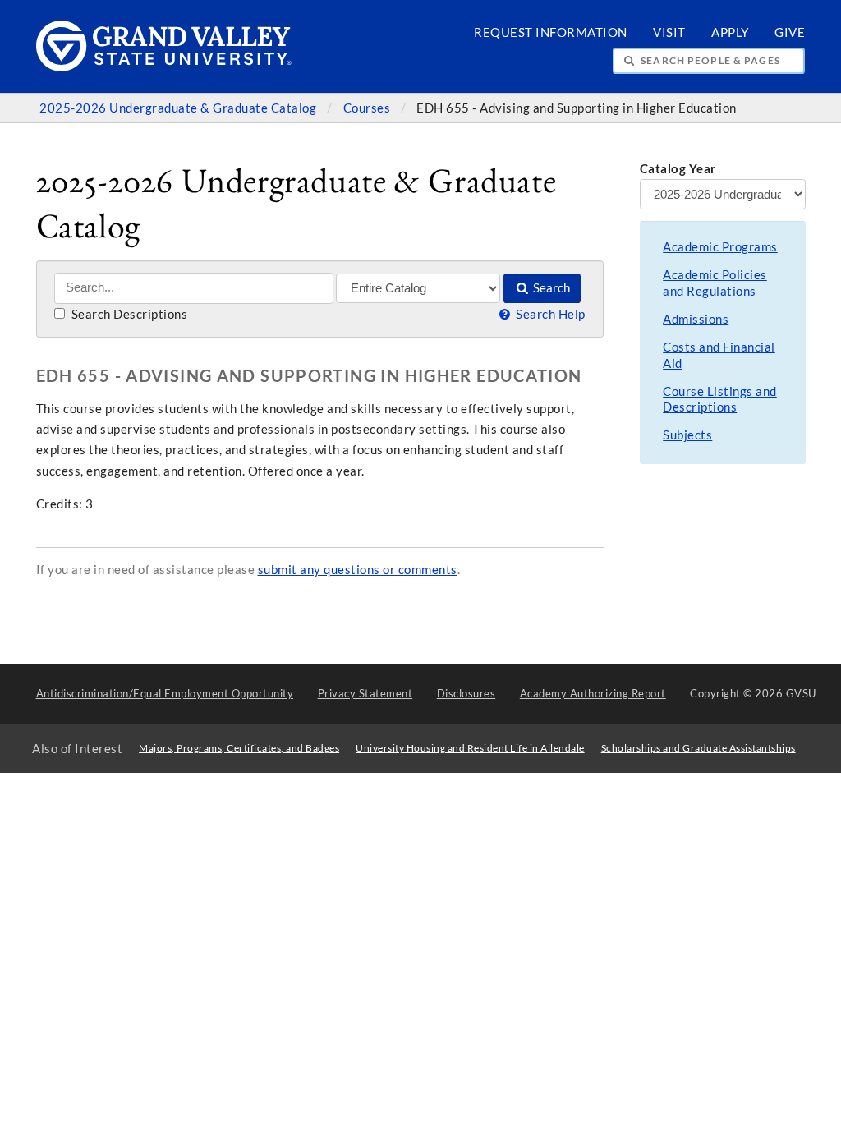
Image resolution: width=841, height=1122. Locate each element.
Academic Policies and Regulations (715, 283)
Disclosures (466, 693)
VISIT (669, 32)
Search (550, 288)
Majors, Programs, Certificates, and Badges (239, 748)
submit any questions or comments (357, 570)
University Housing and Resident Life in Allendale (470, 748)
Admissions (695, 319)
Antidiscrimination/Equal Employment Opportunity (165, 693)
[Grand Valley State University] (164, 67)
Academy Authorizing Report (593, 693)
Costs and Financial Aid (719, 355)
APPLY (730, 32)
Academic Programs (720, 247)
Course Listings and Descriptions (720, 399)
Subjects (687, 435)
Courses (368, 108)
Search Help (549, 314)
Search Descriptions (127, 314)
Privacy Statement (365, 693)
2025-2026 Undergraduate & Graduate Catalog (179, 108)
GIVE (789, 32)
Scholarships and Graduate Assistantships (698, 748)
